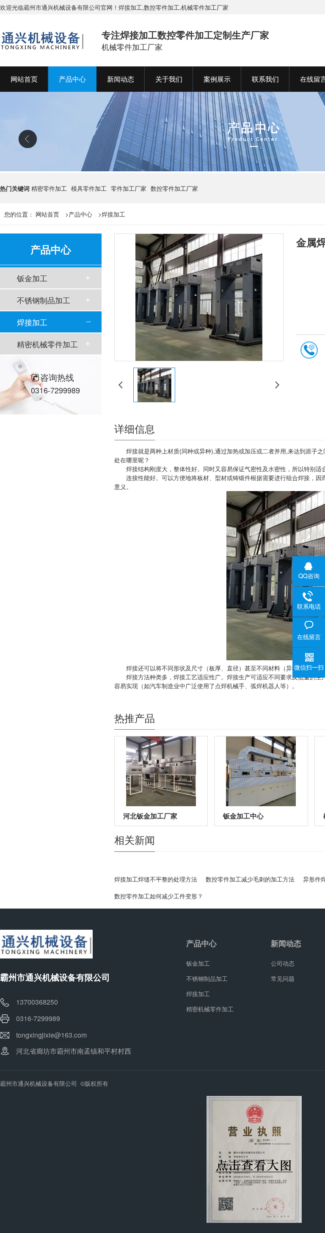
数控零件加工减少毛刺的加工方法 (250, 879)
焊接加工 (113, 214)
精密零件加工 (49, 188)
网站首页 (47, 214)
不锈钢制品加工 (43, 299)
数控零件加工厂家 (174, 188)
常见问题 (283, 978)
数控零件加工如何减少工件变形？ (158, 896)
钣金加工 (32, 277)
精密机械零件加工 (47, 343)
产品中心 (80, 214)
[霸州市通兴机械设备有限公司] (42, 40)
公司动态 (283, 963)
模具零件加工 (89, 188)
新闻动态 (286, 943)
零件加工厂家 (128, 188)
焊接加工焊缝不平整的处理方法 (155, 879)
